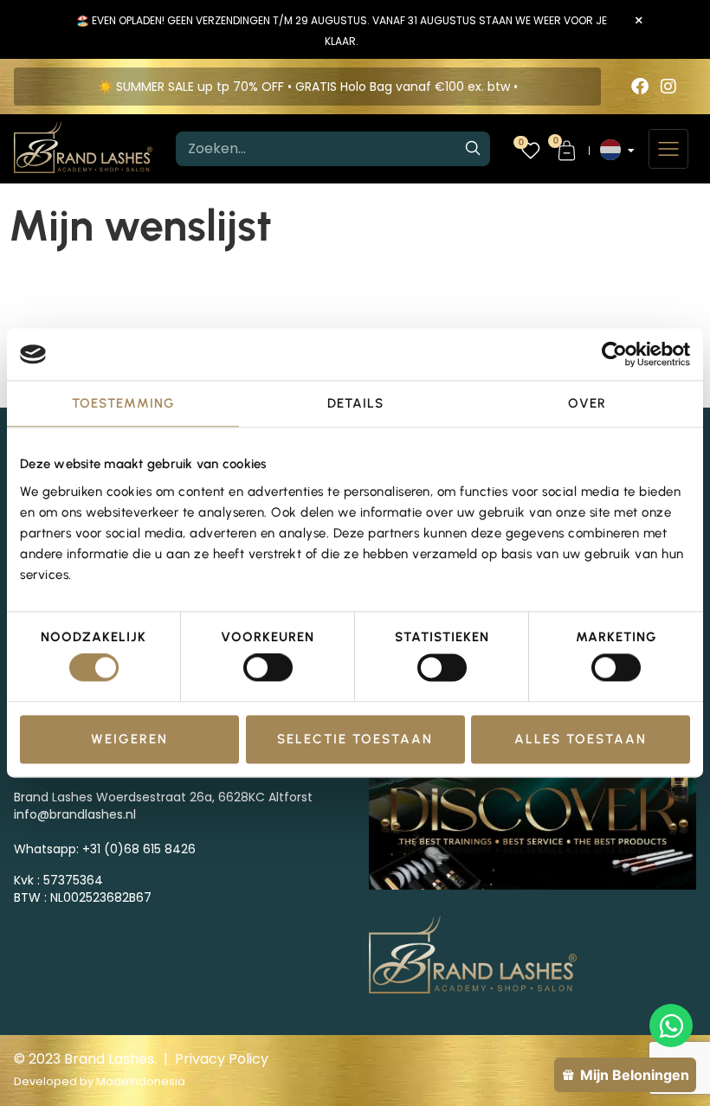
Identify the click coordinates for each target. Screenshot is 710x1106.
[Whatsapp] (671, 1025)
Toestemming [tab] (123, 403)
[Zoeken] (472, 149)
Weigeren (129, 739)
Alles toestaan (580, 739)
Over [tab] (587, 403)
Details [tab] (355, 403)
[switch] (268, 668)
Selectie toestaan (355, 739)
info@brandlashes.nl (75, 814)
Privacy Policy (221, 1059)
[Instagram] (668, 86)
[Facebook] (640, 86)
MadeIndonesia (140, 1081)
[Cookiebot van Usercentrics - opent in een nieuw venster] (614, 354)
